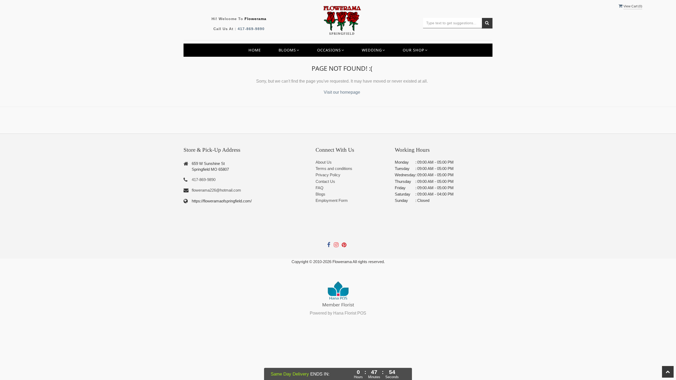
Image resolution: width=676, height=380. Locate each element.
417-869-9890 (251, 29)
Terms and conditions (334, 168)
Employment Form (332, 200)
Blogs (320, 194)
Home (254, 50)
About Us (324, 162)
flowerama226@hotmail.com (216, 190)
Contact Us (325, 181)
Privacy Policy (328, 175)
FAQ (319, 188)
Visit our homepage (342, 92)
